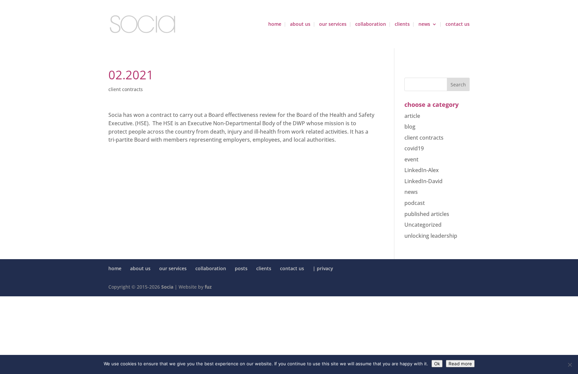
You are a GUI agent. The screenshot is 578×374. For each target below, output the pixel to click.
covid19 (414, 148)
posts (241, 268)
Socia (167, 287)
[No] (569, 364)
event (411, 159)
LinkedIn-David (423, 181)
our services (333, 24)
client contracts (125, 89)
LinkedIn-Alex (421, 170)
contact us (458, 24)
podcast (414, 203)
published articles (426, 214)
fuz (208, 287)
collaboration (370, 24)
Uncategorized (423, 224)
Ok (437, 363)
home (274, 24)
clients (402, 24)
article (412, 116)
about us (300, 24)
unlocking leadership (430, 235)
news (424, 24)
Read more (460, 363)
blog (409, 126)
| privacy (323, 268)
